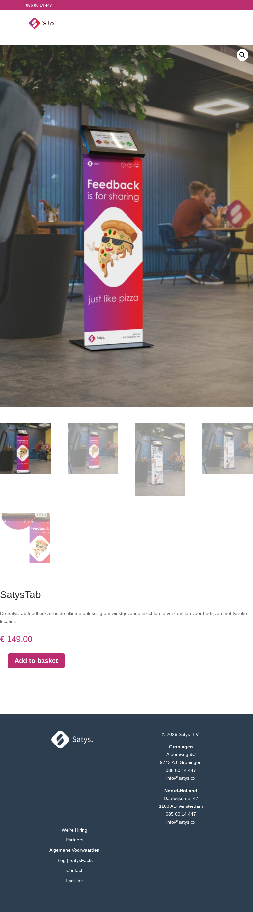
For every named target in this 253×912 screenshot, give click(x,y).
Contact (74, 870)
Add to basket (36, 660)
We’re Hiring (74, 830)
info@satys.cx (180, 778)
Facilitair (74, 880)
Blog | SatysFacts (74, 860)
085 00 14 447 (181, 770)
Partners (74, 839)
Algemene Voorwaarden (74, 850)
